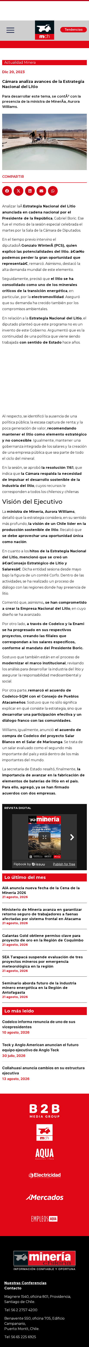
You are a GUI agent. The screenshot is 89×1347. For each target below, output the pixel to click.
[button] (7, 191)
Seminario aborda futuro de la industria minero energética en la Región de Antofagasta (39, 988)
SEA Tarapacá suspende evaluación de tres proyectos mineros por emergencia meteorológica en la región (42, 961)
